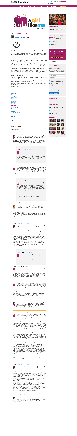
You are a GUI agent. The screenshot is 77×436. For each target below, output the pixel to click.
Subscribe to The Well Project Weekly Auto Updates (57, 84)
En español (46, 6)
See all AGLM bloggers (60, 136)
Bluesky (53, 3)
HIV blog (13, 96)
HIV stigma (13, 101)
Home (12, 8)
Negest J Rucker (25, 149)
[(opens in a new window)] (16, 44)
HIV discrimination (14, 98)
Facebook (48, 3)
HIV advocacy (14, 93)
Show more (63, 134)
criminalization (14, 110)
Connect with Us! (54, 6)
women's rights (14, 116)
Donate (62, 6)
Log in (59, 1)
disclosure (13, 111)
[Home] (26, 1)
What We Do (21, 6)
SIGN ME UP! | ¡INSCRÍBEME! (54, 93)
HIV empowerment (14, 99)
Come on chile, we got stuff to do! (55, 106)
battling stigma (14, 108)
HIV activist (13, 92)
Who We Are (15, 6)
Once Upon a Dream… (53, 44)
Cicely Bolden (14, 90)
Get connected (53, 1)
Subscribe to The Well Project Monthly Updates (58, 80)
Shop (63, 1)
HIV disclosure (14, 97)
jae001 (19, 202)
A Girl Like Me (28, 6)
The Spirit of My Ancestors (54, 113)
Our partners (39, 6)
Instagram (49, 3)
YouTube (52, 3)
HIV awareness (14, 94)
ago (31, 149)
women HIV (13, 102)
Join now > (51, 32)
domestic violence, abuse (16, 112)
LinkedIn (51, 3)
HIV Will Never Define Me (54, 110)
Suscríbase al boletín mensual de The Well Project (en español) (57, 88)
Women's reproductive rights (16, 103)
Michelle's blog (14, 115)
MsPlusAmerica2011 (28, 36)
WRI (34, 6)
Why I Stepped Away (53, 41)
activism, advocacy (14, 107)
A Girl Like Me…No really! (54, 46)
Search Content (64, 3)
